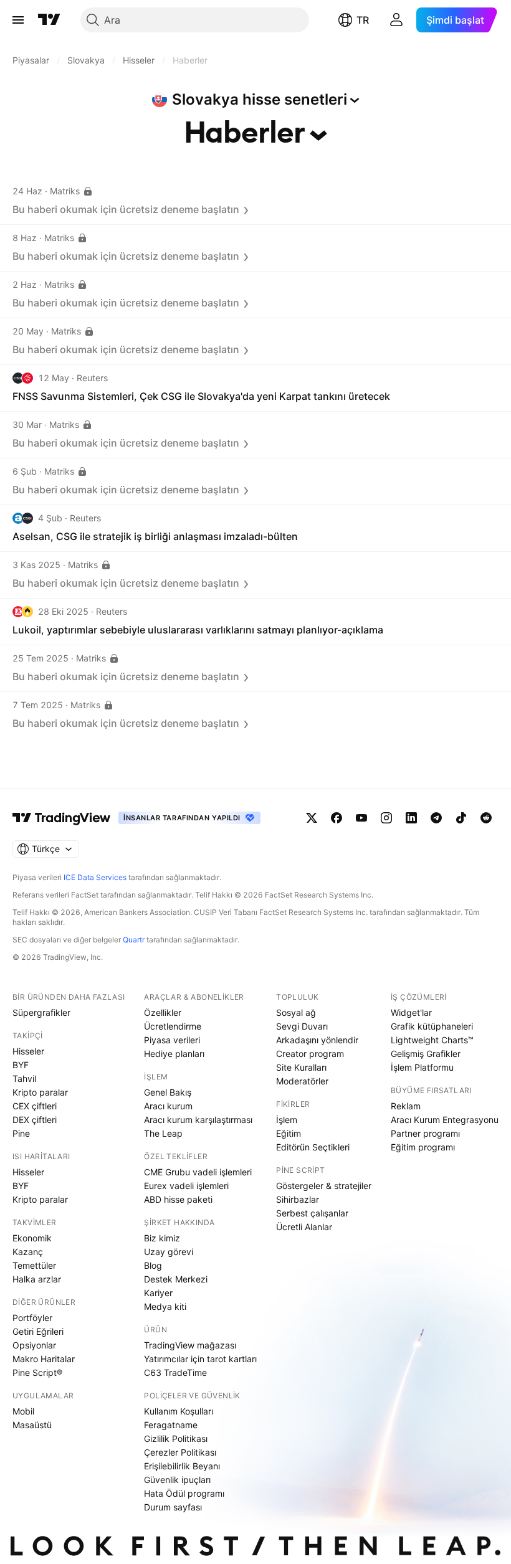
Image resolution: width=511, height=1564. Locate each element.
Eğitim (288, 1133)
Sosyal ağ (296, 1012)
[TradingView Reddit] (486, 818)
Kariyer (158, 1292)
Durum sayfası (173, 1507)
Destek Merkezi (176, 1279)
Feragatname (171, 1424)
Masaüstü (32, 1424)
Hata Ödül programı (184, 1493)
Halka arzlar (36, 1279)
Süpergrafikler (41, 1012)
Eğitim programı (423, 1147)
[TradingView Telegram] (436, 818)
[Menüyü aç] (18, 19)
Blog (153, 1265)
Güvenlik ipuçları (177, 1479)
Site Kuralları (301, 1067)
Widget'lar (411, 1012)
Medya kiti (165, 1306)
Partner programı (425, 1133)
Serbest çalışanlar (312, 1213)
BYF (20, 1064)
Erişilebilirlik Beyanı (182, 1466)
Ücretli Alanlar (304, 1226)
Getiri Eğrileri (38, 1331)
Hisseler (28, 1051)
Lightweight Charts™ (432, 1040)
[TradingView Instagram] (386, 818)
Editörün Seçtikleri (313, 1147)
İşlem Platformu (422, 1067)
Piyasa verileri (172, 1040)
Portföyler (32, 1317)
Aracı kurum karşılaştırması (198, 1119)
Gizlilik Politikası (176, 1438)
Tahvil (24, 1078)
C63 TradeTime (175, 1372)
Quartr (134, 939)
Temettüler (34, 1265)
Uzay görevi (168, 1251)
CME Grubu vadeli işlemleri (198, 1172)
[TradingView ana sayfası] (49, 20)
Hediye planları (174, 1053)
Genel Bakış (167, 1092)
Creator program (310, 1053)
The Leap (163, 1133)
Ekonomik (32, 1238)
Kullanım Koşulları (178, 1411)
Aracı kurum (168, 1106)
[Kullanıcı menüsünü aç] (396, 19)
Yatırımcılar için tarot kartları (200, 1358)
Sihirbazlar (297, 1199)
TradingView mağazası (190, 1345)
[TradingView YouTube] (361, 818)
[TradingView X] (311, 818)
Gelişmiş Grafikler (426, 1053)
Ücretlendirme (172, 1026)
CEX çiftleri (34, 1106)
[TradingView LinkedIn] (411, 818)
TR (362, 20)
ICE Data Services (95, 877)
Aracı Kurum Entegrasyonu (445, 1119)
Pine (21, 1133)
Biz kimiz (162, 1238)
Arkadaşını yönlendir (317, 1040)
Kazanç (27, 1251)
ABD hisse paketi (178, 1199)
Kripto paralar (40, 1092)
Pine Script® (37, 1372)
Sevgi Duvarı (302, 1026)
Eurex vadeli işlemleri (186, 1185)
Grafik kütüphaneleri (432, 1026)
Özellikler (162, 1012)
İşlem (286, 1119)
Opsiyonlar (34, 1345)
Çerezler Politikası (180, 1452)
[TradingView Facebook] (336, 818)
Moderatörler (302, 1081)
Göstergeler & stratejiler (323, 1185)
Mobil (23, 1411)
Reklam (406, 1106)
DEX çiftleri (34, 1119)
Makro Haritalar (43, 1358)
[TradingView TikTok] (461, 818)
